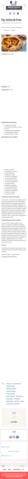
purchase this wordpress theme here (14, 476)
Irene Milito (19, 27)
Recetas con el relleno (10, 391)
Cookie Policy (16, 469)
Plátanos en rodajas (10, 386)
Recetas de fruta (19, 396)
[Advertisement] (14, 70)
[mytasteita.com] (6, 456)
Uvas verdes (16, 401)
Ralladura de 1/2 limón (11, 388)
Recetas (13, 30)
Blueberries (8, 383)
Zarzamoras (17, 403)
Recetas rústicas (9, 401)
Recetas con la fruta (10, 393)
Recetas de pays (9, 398)
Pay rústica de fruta (16, 383)
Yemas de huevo (9, 403)
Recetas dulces (17, 398)
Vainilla (22, 401)
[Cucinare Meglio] (14, 451)
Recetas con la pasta (10, 396)
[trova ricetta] (5, 447)
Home (4, 469)
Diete (9, 469)
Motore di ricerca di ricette (6, 443)
